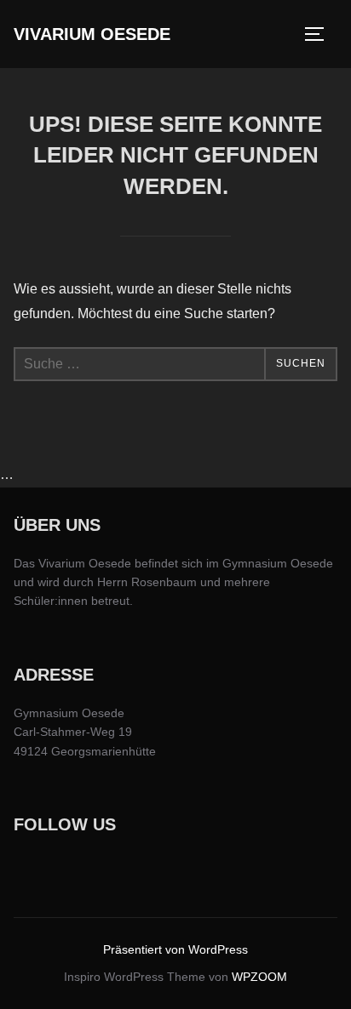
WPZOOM (259, 976)
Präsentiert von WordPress (175, 949)
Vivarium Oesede (92, 34)
